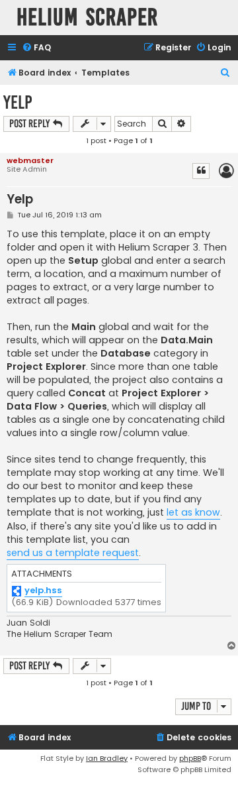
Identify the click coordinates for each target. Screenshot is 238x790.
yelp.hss (43, 590)
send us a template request (73, 552)
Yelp (17, 102)
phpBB (190, 758)
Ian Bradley (107, 758)
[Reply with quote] (201, 171)
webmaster (30, 160)
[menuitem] (36, 48)
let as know (193, 512)
